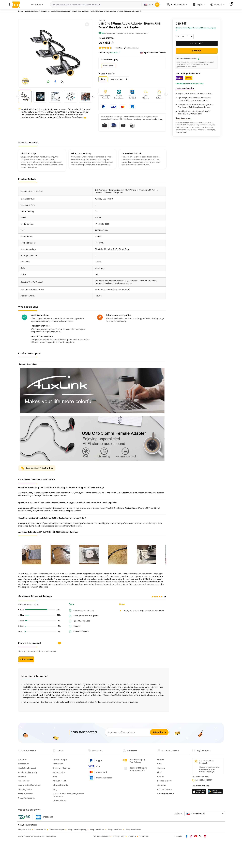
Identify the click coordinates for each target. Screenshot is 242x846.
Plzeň (159, 772)
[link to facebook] (55, 81)
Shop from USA (24, 829)
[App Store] (199, 792)
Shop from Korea (97, 829)
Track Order (23, 781)
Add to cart (196, 43)
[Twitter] (200, 836)
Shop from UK (40, 829)
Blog (55, 789)
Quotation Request (27, 768)
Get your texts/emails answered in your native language (209, 769)
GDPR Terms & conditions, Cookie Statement (68, 795)
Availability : (104, 52)
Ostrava (161, 768)
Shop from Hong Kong (77, 829)
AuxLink (101, 20)
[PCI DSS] (24, 817)
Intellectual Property (27, 772)
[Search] (157, 4)
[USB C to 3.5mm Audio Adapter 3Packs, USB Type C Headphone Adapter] (55, 53)
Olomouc (161, 785)
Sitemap (22, 776)
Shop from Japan (57, 829)
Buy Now (159, 119)
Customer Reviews (61, 768)
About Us (22, 759)
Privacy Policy (119, 836)
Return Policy (59, 772)
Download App (60, 759)
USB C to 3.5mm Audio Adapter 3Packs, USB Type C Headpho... (116, 11)
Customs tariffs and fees (29, 785)
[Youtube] (195, 836)
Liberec (160, 776)
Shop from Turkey (133, 829)
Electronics (33, 11)
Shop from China (115, 829)
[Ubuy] (14, 4)
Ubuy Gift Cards (60, 785)
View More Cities (165, 793)
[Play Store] (215, 792)
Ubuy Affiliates (59, 800)
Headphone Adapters (80, 11)
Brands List (58, 763)
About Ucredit (59, 781)
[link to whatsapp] (48, 81)
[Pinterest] (205, 836)
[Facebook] (187, 836)
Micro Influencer (25, 793)
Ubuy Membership (26, 798)
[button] (177, 4)
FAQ (55, 776)
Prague (160, 759)
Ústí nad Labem (164, 789)
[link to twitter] (62, 81)
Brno (159, 763)
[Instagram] (191, 836)
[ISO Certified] (43, 817)
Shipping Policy (25, 789)
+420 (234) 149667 (203, 780)
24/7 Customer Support (206, 762)
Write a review (26, 659)
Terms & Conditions (101, 836)
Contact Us (23, 763)
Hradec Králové (164, 781)
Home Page (23, 11)
